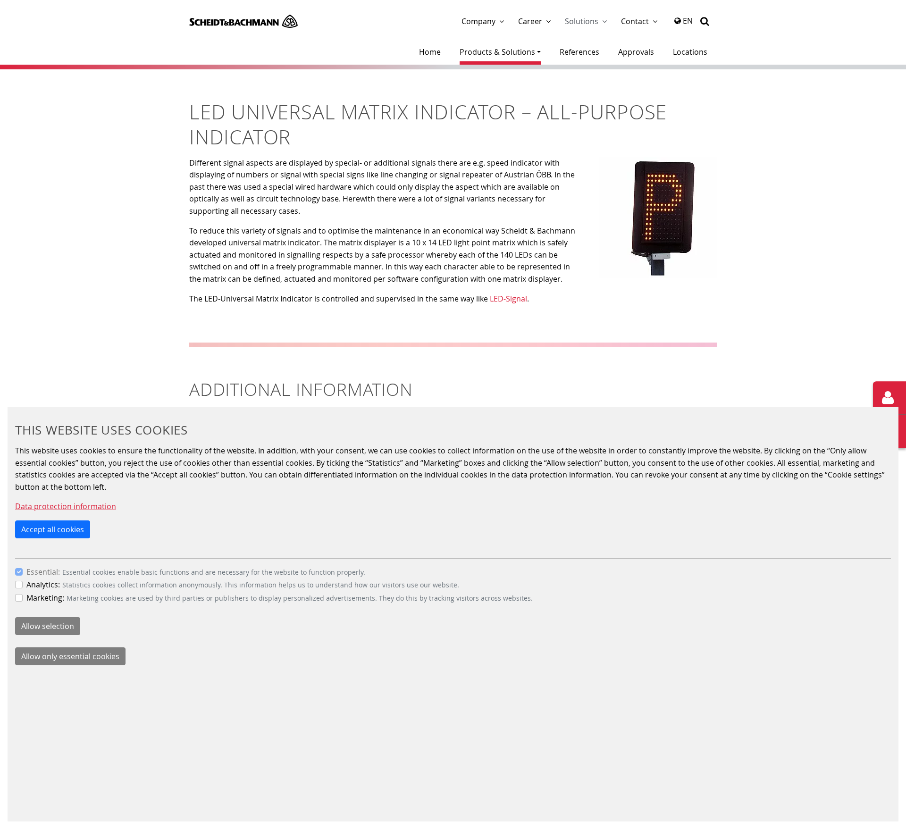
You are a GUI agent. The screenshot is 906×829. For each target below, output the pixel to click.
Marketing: (45, 597)
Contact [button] (635, 21)
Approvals (636, 52)
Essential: (43, 571)
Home (430, 52)
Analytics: (43, 584)
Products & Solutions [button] (497, 52)
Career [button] (530, 21)
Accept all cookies (52, 529)
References (579, 52)
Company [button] (478, 21)
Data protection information (65, 506)
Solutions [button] (581, 21)
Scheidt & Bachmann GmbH (243, 21)
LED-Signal (508, 298)
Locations (690, 52)
